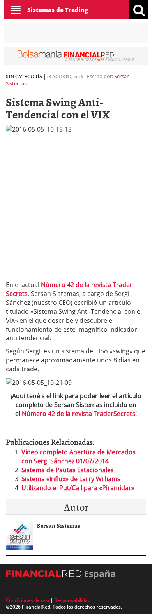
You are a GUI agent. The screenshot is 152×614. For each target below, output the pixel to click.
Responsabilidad (72, 600)
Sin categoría (24, 76)
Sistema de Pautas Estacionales (67, 470)
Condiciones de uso (27, 600)
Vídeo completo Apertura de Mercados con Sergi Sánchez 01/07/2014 (78, 456)
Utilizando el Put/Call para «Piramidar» (77, 488)
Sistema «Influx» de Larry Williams (70, 479)
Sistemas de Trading (57, 10)
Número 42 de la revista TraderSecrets (78, 413)
